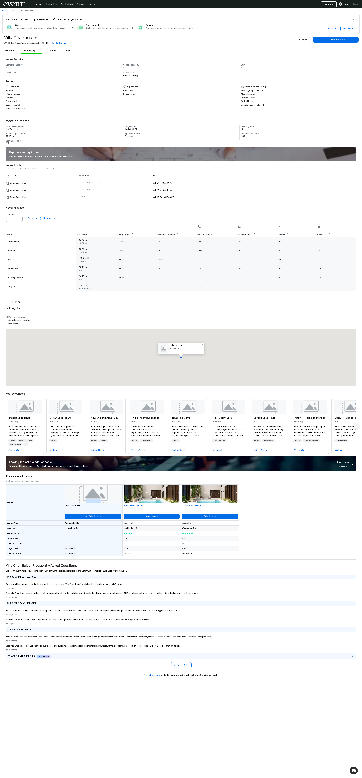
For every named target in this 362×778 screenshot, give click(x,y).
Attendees (11, 214)
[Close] (353, 19)
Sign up (347, 4)
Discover (81, 4)
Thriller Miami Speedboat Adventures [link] (147, 417)
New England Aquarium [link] (104, 417)
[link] (25, 407)
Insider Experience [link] (20, 417)
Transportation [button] (146, 441)
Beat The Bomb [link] (181, 417)
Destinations (67, 4)
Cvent (4, 11)
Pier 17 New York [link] (222, 417)
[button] (19, 218)
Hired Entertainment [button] (311, 441)
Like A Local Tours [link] (60, 417)
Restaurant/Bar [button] (219, 441)
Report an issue (152, 675)
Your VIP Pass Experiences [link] (309, 417)
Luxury (92, 4)
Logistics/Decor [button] (15, 444)
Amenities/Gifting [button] (25, 441)
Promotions (51, 4)
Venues (39, 4)
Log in (356, 4)
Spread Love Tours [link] (264, 417)
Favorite (303, 40)
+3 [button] (25, 444)
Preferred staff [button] (268, 441)
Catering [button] (104, 441)
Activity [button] (12, 441)
